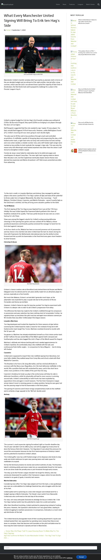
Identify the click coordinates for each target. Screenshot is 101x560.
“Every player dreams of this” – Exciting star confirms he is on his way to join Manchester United (87, 52)
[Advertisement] (33, 105)
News (64, 4)
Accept (81, 557)
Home (58, 4)
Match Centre (90, 4)
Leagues (80, 4)
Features (72, 4)
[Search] (98, 4)
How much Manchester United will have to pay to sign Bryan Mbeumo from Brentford (86, 90)
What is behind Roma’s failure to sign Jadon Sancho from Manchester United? (87, 21)
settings (69, 558)
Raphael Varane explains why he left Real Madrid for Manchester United (87, 150)
